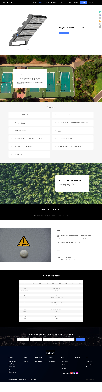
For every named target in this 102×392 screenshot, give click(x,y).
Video (69, 2)
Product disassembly (64, 364)
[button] (27, 49)
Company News (89, 361)
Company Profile (52, 361)
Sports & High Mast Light (21, 6)
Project (47, 2)
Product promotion (64, 363)
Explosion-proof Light (12, 372)
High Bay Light (11, 364)
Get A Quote (83, 2)
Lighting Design (54, 2)
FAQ (86, 366)
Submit (80, 339)
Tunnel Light (10, 367)
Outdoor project (26, 363)
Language (91, 2)
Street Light (10, 363)
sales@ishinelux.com (66, 373)
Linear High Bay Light (12, 366)
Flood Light (10, 369)
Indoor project (26, 361)
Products (41, 2)
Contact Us (75, 2)
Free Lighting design (38, 361)
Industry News (88, 363)
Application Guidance (90, 364)
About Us (63, 2)
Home (34, 2)
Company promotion (64, 361)
